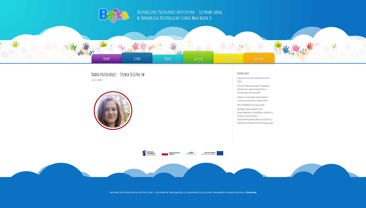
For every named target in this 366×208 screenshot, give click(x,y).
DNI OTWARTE (244, 105)
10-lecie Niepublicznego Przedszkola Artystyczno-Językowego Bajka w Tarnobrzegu (253, 89)
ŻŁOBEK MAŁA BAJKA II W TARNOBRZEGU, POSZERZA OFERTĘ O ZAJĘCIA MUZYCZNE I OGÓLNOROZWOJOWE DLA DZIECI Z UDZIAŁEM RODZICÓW (255, 116)
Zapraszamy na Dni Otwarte (249, 78)
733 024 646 (250, 192)
